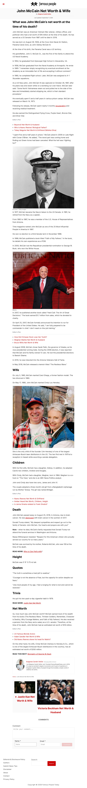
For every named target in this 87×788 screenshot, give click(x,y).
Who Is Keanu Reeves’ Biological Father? (30, 127)
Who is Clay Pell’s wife (33, 551)
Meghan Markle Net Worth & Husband (29, 340)
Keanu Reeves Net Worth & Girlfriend (29, 499)
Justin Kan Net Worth (32, 603)
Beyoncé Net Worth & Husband (26, 125)
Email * (43, 741)
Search (34, 760)
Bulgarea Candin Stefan (44, 14)
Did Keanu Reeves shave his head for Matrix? (32, 639)
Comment (16, 726)
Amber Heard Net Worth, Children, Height (31, 501)
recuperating (60, 106)
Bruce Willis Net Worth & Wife (26, 343)
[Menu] (3, 4)
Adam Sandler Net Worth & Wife (27, 637)
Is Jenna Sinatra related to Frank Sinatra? (30, 504)
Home (14, 676)
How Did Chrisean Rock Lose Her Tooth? (30, 337)
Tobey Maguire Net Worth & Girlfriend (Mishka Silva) (35, 130)
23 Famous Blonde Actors (24, 634)
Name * (18, 741)
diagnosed (29, 518)
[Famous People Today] (43, 4)
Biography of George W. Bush (39, 654)
